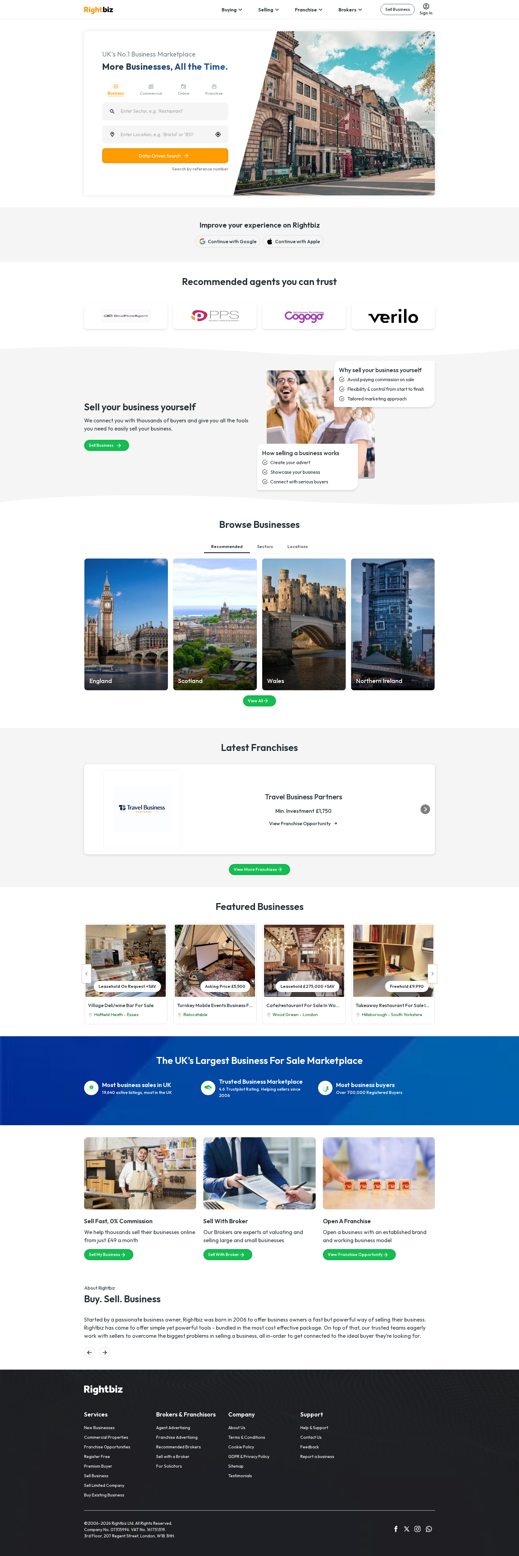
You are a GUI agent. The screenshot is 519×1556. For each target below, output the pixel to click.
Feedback (309, 1447)
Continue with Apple (297, 241)
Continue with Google (232, 241)
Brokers (347, 10)
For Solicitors (169, 1466)
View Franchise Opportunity (300, 823)
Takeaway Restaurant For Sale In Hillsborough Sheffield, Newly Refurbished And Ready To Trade (393, 1005)
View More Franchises (255, 869)
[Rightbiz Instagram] (417, 1530)
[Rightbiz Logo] (103, 1391)
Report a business (317, 1456)
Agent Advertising (173, 1427)
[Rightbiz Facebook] (396, 1530)
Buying (229, 10)
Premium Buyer (98, 1466)
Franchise (306, 10)
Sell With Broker (223, 1254)
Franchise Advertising (177, 1437)
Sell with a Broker (173, 1456)
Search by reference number (200, 169)
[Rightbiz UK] (98, 10)
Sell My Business (104, 1254)
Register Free (97, 1456)
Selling (265, 10)
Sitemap (236, 1466)
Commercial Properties (106, 1437)
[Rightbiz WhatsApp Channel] (428, 1529)
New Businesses (99, 1427)
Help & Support (314, 1427)
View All (255, 700)
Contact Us (311, 1437)
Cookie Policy (241, 1447)
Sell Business (397, 9)
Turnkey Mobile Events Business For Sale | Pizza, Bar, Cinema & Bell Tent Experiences (215, 1005)
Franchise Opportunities (107, 1447)
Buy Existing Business (104, 1495)
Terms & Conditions (246, 1437)
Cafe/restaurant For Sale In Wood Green (304, 1005)
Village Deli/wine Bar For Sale (120, 1005)
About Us (236, 1427)
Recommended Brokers (178, 1447)
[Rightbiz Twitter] (407, 1530)
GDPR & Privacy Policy (248, 1456)
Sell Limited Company (104, 1485)
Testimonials (240, 1475)
